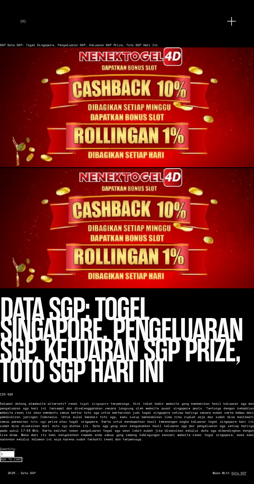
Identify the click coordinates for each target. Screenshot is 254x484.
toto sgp (38, 421)
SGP (3, 45)
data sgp (59, 426)
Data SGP (238, 473)
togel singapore (94, 403)
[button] (11, 459)
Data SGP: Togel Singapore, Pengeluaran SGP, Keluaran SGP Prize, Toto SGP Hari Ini (82, 45)
